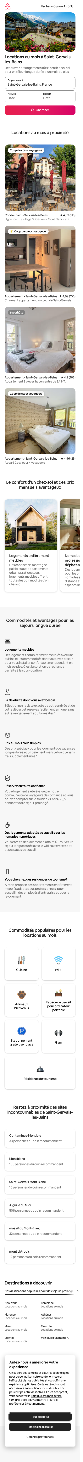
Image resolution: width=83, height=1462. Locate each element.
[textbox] (22, 98)
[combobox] (40, 84)
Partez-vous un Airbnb (57, 6)
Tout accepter (40, 1417)
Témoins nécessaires (40, 1427)
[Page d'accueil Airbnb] (7, 6)
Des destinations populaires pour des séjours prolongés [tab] (40, 1291)
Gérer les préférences (40, 1437)
